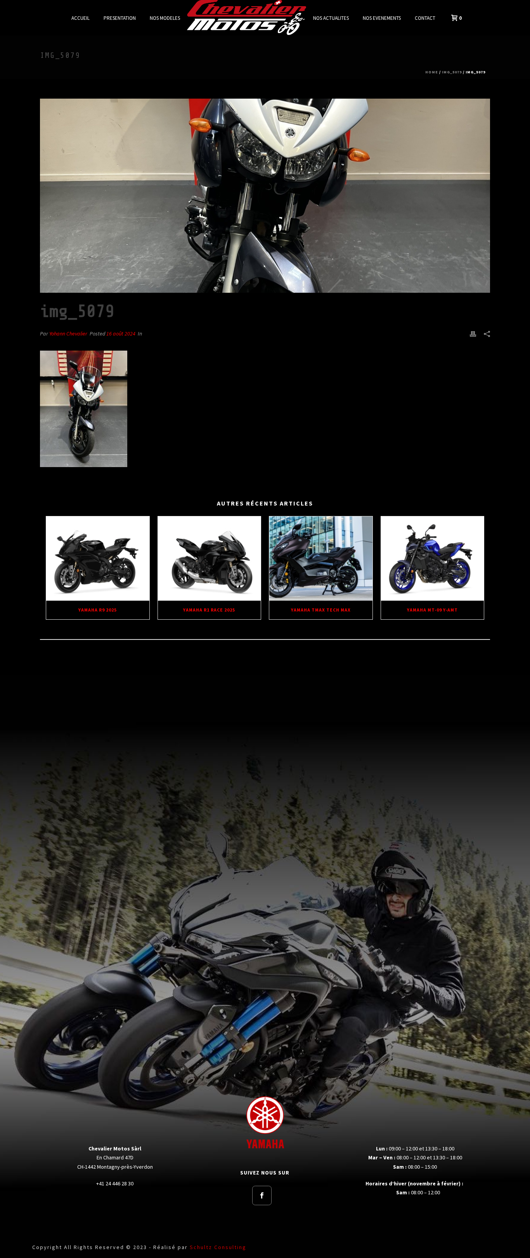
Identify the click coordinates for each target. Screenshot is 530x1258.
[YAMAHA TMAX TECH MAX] (320, 558)
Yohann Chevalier (68, 333)
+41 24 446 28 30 (114, 1183)
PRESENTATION (120, 18)
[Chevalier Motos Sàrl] (247, 17)
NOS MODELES (165, 18)
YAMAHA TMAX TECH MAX (321, 610)
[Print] (473, 333)
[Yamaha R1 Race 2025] (209, 558)
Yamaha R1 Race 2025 (209, 610)
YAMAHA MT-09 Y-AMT (432, 610)
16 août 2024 (120, 333)
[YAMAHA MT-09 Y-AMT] (432, 558)
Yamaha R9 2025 (97, 610)
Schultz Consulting (218, 1247)
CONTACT (425, 18)
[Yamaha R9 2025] (97, 558)
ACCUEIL (80, 18)
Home (431, 72)
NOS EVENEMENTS (382, 18)
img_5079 (452, 72)
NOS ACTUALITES (331, 18)
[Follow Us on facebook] (262, 1195)
